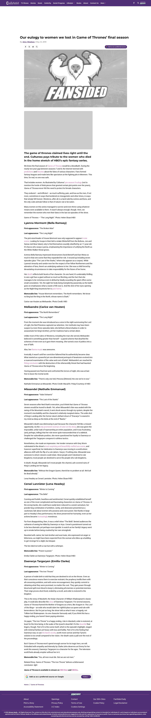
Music (40, 3)
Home (26, 685)
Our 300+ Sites (99, 699)
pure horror (56, 289)
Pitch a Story (29, 703)
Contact (74, 699)
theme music (37, 349)
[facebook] (133, 3)
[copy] (36, 46)
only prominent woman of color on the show (58, 427)
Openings (55, 699)
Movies (33, 3)
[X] (138, 3)
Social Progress (59, 3)
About (85, 3)
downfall (82, 624)
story (51, 602)
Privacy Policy (57, 703)
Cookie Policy (98, 703)
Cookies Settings (78, 707)
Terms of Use (76, 703)
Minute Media (13, 712)
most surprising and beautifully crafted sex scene (65, 446)
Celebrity (47, 3)
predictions (28, 172)
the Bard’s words (49, 633)
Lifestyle (70, 3)
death (30, 274)
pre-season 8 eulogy (73, 182)
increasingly (43, 516)
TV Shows (24, 3)
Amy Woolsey (29, 42)
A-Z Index (55, 707)
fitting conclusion (31, 363)
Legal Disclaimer (120, 703)
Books (79, 3)
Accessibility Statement (33, 707)
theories (40, 172)
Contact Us (94, 3)
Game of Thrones (37, 685)
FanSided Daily (120, 699)
